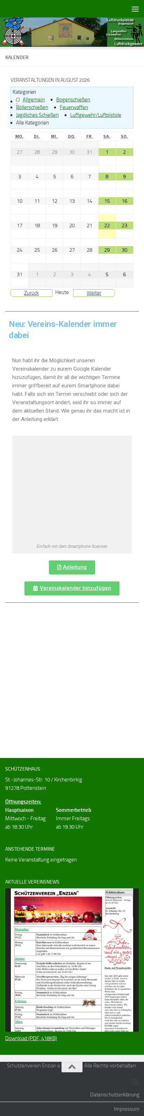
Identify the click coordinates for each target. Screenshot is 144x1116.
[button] (72, 567)
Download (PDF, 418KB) (31, 1038)
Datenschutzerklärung (114, 1095)
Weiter (94, 293)
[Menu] (135, 8)
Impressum (126, 1109)
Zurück (31, 293)
